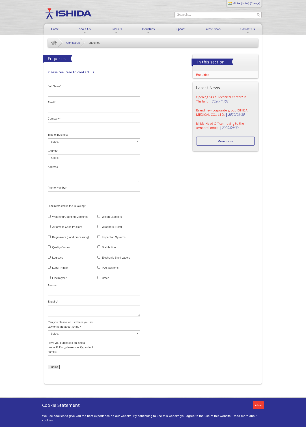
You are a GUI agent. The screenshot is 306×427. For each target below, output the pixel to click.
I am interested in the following (67, 206)
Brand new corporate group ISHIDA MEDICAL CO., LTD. (222, 112)
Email (52, 102)
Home (55, 29)
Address (53, 167)
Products (116, 29)
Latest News (213, 29)
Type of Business (58, 134)
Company (54, 118)
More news (225, 141)
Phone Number (57, 187)
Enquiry (53, 301)
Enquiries (202, 74)
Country (53, 150)
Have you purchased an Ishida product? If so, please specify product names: (70, 347)
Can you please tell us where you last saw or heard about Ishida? (70, 324)
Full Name (54, 86)
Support (180, 29)
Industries (148, 29)
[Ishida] (68, 13)
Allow (258, 405)
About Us (85, 29)
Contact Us (247, 29)
